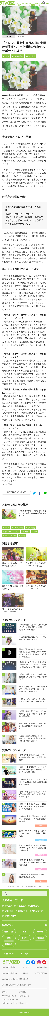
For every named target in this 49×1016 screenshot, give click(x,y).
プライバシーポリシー (10, 1000)
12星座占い (21, 906)
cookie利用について (9, 996)
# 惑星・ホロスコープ (11, 532)
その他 (8, 37)
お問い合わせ (24, 996)
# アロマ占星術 (17, 56)
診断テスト (22, 911)
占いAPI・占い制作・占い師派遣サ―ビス (16, 985)
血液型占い (35, 906)
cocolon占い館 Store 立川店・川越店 (15, 979)
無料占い (8, 906)
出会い (24, 938)
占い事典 (24, 954)
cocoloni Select (41, 967)
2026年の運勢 (10, 916)
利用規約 (22, 992)
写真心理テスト (38, 911)
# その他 (22, 536)
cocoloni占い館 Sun (9, 967)
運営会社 (5, 992)
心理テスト (9, 911)
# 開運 (34, 532)
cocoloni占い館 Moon (9, 973)
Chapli (25, 973)
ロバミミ (26, 967)
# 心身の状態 (30, 56)
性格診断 (9, 944)
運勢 (9, 938)
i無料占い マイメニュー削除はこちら (15, 1003)
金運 (24, 932)
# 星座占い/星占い (9, 536)
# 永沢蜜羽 (25, 532)
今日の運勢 (8, 954)
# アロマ (6, 56)
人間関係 (40, 938)
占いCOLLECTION (40, 973)
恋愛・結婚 (8, 932)
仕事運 (40, 932)
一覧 (45, 925)
